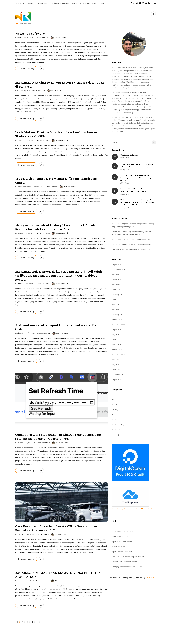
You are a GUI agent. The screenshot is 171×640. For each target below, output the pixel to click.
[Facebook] (131, 3)
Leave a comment (41, 37)
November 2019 (118, 354)
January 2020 (117, 349)
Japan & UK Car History (122, 542)
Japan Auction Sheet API (122, 552)
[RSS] (149, 3)
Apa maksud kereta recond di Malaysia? (137, 244)
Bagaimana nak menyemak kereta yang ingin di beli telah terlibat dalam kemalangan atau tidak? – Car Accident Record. (58, 275)
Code (19, 187)
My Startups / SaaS (88, 3)
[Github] (146, 3)
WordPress (150, 577)
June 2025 (116, 275)
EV (18, 90)
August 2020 (117, 329)
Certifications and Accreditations (63, 3)
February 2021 (117, 315)
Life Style (20, 283)
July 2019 (115, 359)
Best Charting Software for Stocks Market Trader (133, 509)
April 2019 (116, 369)
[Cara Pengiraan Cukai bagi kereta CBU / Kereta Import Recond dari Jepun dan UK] (61, 502)
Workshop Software (30, 33)
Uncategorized (118, 435)
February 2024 (118, 295)
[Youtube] (137, 3)
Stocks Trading (118, 425)
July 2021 (115, 305)
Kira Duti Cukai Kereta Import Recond (128, 557)
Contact (102, 3)
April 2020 (116, 339)
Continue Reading (26, 69)
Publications (20, 3)
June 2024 (116, 285)
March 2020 (116, 344)
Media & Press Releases (37, 3)
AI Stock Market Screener (122, 532)
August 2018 (117, 379)
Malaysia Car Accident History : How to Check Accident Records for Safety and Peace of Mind (137, 202)
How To (20, 534)
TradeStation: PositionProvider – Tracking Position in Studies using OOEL (135, 177)
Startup (19, 37)
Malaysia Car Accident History (124, 562)
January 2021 (117, 320)
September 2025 (118, 270)
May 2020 (115, 334)
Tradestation (26, 187)
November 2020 (118, 324)
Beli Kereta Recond (120, 537)
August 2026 (117, 265)
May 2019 (115, 364)
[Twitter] (134, 3)
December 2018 (118, 374)
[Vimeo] (140, 3)
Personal (20, 140)
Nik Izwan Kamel (60, 37)
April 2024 (116, 290)
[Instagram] (143, 3)
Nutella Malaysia (118, 547)
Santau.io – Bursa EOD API (140, 239)
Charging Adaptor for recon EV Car (127, 567)
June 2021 (115, 310)
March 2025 (116, 280)
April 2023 (116, 300)
